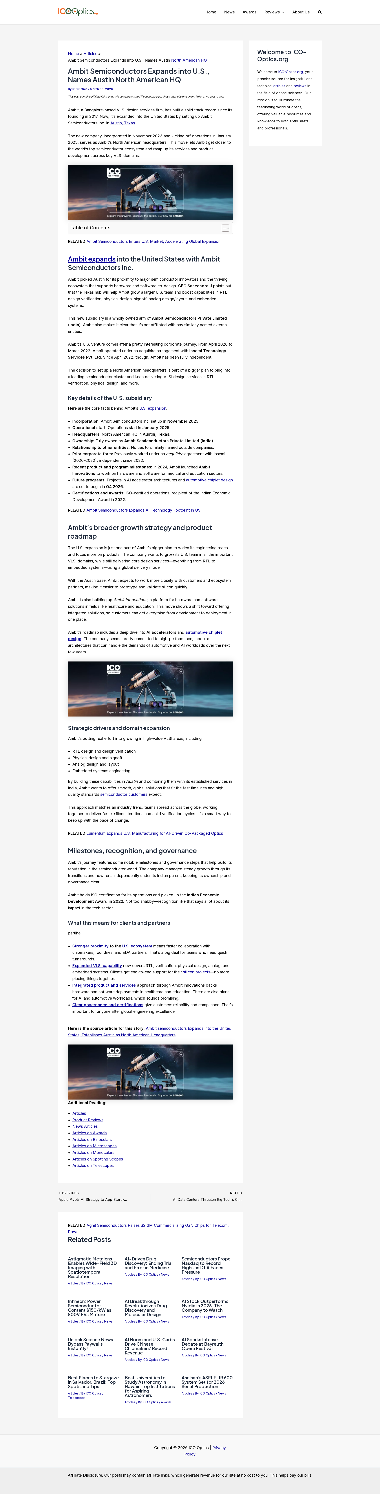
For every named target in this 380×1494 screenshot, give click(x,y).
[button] (282, 12)
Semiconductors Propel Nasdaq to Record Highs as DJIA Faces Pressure (207, 1265)
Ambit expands (92, 259)
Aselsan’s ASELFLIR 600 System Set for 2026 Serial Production (207, 1382)
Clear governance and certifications (107, 1004)
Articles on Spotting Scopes (97, 1159)
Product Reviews (87, 1120)
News (108, 1283)
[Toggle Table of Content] (223, 228)
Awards (166, 1402)
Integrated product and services (104, 985)
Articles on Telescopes (93, 1165)
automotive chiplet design (209, 480)
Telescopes (76, 1398)
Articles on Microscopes (94, 1146)
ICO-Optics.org (290, 72)
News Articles (85, 1126)
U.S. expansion (152, 408)
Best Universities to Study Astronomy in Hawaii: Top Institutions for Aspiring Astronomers (150, 1386)
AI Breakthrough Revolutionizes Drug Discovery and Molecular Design (146, 1307)
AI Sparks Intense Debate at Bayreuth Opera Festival (202, 1344)
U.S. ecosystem (137, 946)
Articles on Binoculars (92, 1139)
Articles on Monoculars (93, 1152)
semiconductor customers (123, 794)
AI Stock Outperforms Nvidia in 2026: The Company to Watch (205, 1305)
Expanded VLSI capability (97, 965)
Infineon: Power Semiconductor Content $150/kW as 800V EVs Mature (89, 1307)
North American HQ (189, 60)
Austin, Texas (122, 123)
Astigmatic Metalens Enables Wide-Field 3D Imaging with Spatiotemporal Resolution (92, 1267)
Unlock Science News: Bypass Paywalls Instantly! (91, 1344)
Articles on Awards (89, 1133)
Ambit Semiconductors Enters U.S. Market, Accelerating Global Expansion (153, 241)
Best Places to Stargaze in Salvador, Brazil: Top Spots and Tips (93, 1382)
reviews (300, 86)
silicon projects (196, 972)
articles (279, 86)
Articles (79, 1113)
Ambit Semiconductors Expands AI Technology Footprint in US (143, 510)
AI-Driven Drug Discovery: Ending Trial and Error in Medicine (149, 1263)
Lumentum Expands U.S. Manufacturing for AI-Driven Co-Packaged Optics (154, 833)
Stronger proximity (90, 946)
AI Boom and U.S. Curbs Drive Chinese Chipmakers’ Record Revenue (150, 1346)
